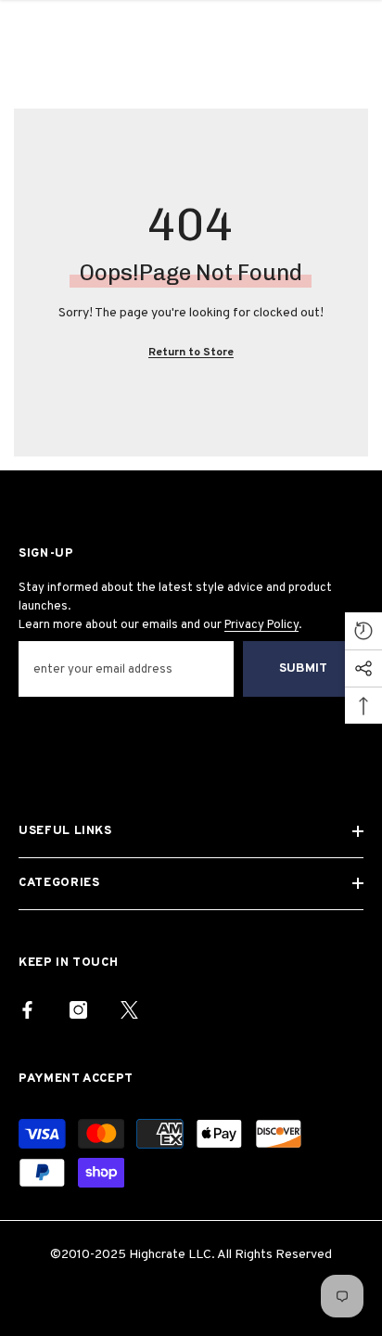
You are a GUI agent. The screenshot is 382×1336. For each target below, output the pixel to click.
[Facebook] (27, 1010)
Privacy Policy (261, 625)
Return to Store (191, 352)
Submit (303, 668)
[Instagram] (78, 1010)
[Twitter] (129, 1010)
